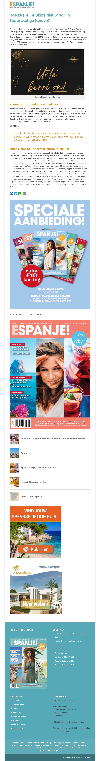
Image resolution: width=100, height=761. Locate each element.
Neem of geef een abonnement (68, 641)
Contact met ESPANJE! (64, 657)
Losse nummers (61, 645)
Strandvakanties (18, 704)
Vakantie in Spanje (43, 745)
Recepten (15, 720)
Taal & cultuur (79, 745)
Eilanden (14, 708)
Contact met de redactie (71, 748)
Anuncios (52, 748)
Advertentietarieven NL (64, 661)
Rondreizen (16, 712)
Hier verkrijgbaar (22, 630)
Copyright (87, 758)
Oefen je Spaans (18, 724)
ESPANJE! (69, 758)
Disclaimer (78, 758)
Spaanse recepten (24, 748)
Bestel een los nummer (21, 745)
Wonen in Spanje (62, 745)
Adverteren (40, 748)
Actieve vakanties (18, 716)
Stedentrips (16, 700)
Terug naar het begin (48, 750)
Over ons (58, 649)
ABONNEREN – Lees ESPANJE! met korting (32, 743)
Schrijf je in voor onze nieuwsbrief (69, 743)
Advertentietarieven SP (64, 665)
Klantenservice (61, 653)
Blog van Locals (17, 728)
